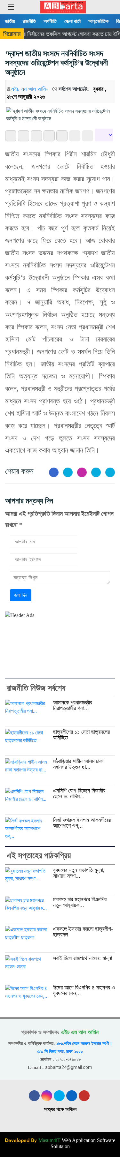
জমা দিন (20, 595)
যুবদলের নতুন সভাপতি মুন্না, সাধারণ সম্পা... (79, 873)
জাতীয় (10, 21)
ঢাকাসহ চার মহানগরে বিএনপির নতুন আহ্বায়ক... (80, 902)
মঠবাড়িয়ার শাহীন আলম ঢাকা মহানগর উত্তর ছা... (78, 764)
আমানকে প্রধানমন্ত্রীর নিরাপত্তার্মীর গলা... (72, 705)
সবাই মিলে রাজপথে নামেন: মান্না (82, 958)
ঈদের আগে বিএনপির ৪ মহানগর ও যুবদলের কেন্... (84, 990)
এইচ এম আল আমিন (29, 89)
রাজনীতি (29, 21)
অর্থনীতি (50, 21)
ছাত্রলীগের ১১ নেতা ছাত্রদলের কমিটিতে (81, 735)
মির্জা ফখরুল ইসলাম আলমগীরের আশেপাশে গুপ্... (82, 823)
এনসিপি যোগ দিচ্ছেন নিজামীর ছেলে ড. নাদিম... (79, 793)
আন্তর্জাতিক (98, 21)
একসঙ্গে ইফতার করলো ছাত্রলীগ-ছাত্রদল (83, 932)
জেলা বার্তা (72, 21)
